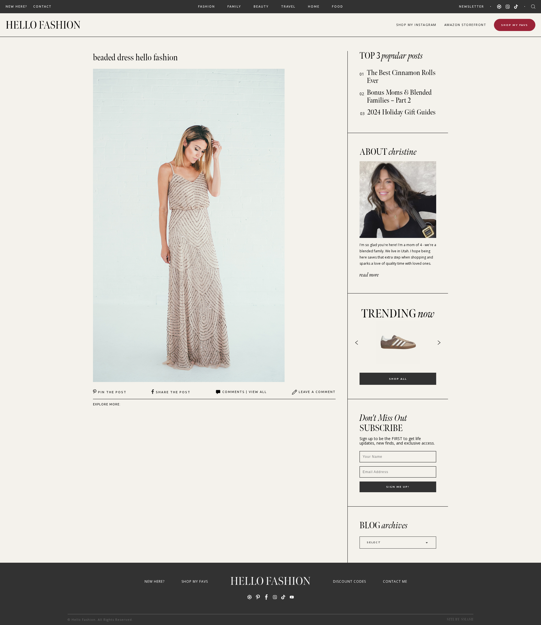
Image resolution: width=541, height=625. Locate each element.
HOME (314, 6)
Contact (42, 6)
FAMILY (234, 6)
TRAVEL (288, 6)
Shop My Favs (514, 24)
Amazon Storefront (465, 25)
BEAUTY (261, 6)
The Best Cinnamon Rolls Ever (401, 77)
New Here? (16, 6)
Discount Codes (349, 581)
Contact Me (395, 581)
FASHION (206, 6)
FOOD (337, 6)
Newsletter (471, 6)
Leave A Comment (317, 392)
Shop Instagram (416, 25)
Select (374, 542)
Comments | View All (244, 392)
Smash (467, 619)
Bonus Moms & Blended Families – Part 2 (399, 96)
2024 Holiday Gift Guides (401, 112)
